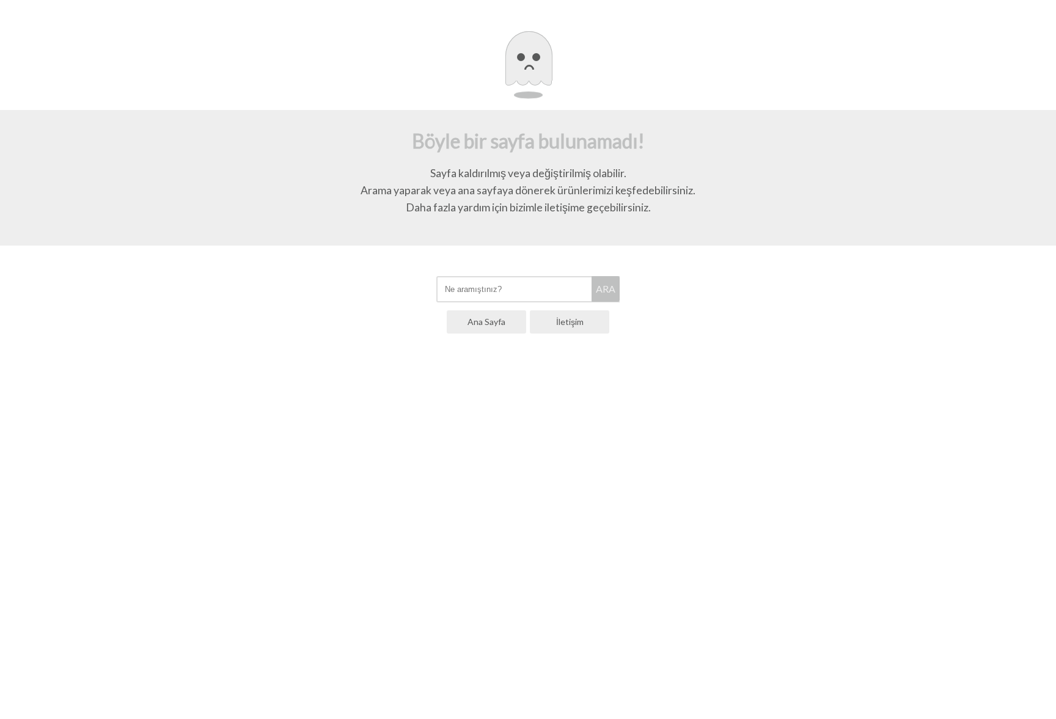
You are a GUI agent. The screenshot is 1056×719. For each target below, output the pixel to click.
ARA (605, 288)
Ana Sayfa (486, 321)
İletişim (570, 321)
